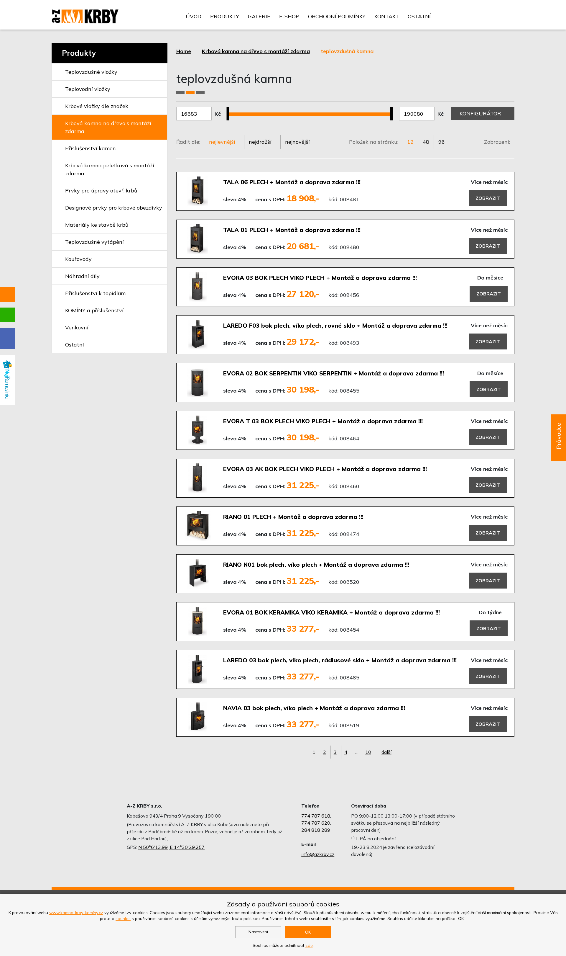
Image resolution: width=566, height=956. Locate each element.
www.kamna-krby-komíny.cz (76, 912)
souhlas (123, 918)
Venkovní (76, 327)
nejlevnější (222, 141)
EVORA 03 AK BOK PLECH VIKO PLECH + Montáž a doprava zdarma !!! (325, 469)
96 (441, 141)
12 (410, 141)
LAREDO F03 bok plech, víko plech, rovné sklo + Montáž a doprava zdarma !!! (335, 325)
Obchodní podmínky (337, 16)
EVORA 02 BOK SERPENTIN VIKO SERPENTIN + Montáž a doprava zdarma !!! (333, 373)
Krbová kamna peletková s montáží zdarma (109, 169)
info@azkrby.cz (317, 854)
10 (368, 752)
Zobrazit (487, 198)
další (386, 752)
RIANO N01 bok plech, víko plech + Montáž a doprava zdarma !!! (316, 564)
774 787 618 (315, 816)
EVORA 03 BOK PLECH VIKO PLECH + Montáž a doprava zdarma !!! (320, 277)
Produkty (224, 16)
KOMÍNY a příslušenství (94, 310)
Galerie (259, 16)
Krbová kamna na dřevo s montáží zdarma (108, 127)
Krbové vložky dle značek (96, 106)
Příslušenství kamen (90, 148)
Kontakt (386, 16)
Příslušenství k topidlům (95, 293)
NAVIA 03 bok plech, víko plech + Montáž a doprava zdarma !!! (314, 708)
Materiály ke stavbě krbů (96, 224)
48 (426, 141)
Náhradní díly (82, 276)
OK (308, 932)
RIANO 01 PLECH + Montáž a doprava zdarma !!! (293, 516)
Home (183, 51)
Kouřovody (78, 259)
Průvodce (558, 436)
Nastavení (258, 931)
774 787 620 (315, 823)
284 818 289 (315, 830)
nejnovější (297, 141)
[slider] (230, 110)
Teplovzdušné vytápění (94, 241)
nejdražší (260, 141)
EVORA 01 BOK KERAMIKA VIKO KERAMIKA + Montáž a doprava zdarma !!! (331, 612)
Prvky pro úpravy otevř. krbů (101, 190)
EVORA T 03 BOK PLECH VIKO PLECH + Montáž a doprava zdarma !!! (323, 421)
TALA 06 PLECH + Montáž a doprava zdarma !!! (292, 182)
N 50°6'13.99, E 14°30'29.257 (171, 847)
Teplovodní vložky (87, 89)
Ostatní (419, 16)
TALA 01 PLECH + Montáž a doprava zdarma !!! (292, 229)
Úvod (193, 16)
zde (309, 945)
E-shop (289, 16)
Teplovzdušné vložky (91, 71)
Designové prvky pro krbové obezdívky (113, 207)
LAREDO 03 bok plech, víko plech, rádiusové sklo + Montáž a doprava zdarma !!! (340, 660)
